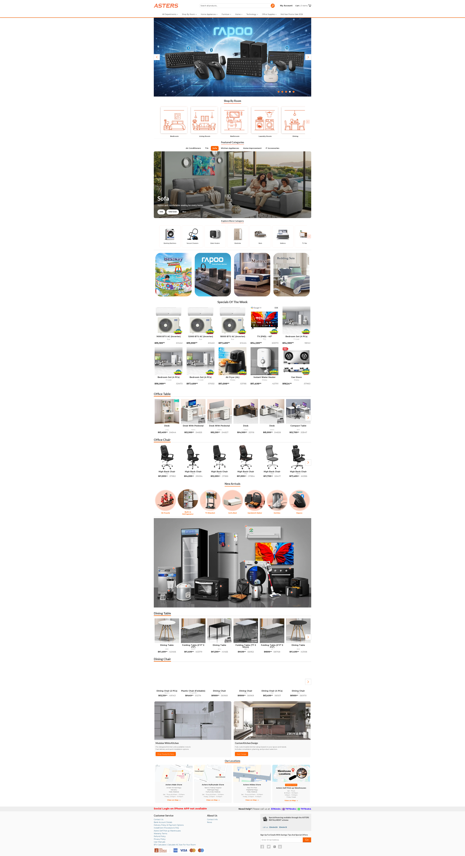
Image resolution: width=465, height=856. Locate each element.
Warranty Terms (160, 833)
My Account (286, 5)
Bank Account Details (163, 822)
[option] (167, 417)
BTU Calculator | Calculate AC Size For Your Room (175, 845)
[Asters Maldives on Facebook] (262, 848)
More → (211, 212)
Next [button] (308, 418)
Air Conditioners (193, 148)
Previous (157, 57)
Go (307, 839)
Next (308, 57)
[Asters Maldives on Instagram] (274, 847)
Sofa (215, 148)
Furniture (226, 14)
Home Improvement (252, 148)
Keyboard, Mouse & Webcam (192, 212)
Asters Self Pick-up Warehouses (167, 831)
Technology (251, 14)
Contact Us (158, 819)
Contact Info (212, 819)
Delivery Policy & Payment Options (169, 825)
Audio (162, 212)
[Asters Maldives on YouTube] (280, 848)
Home (238, 14)
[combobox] (237, 6)
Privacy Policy (160, 839)
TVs (206, 148)
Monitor (172, 212)
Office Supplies (268, 14)
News (209, 822)
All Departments (169, 14)
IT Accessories (272, 148)
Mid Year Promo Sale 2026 (292, 14)
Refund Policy (160, 836)
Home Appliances (208, 14)
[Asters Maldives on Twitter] (269, 848)
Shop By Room (188, 14)
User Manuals (159, 842)
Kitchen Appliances (230, 148)
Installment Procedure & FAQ (166, 828)
